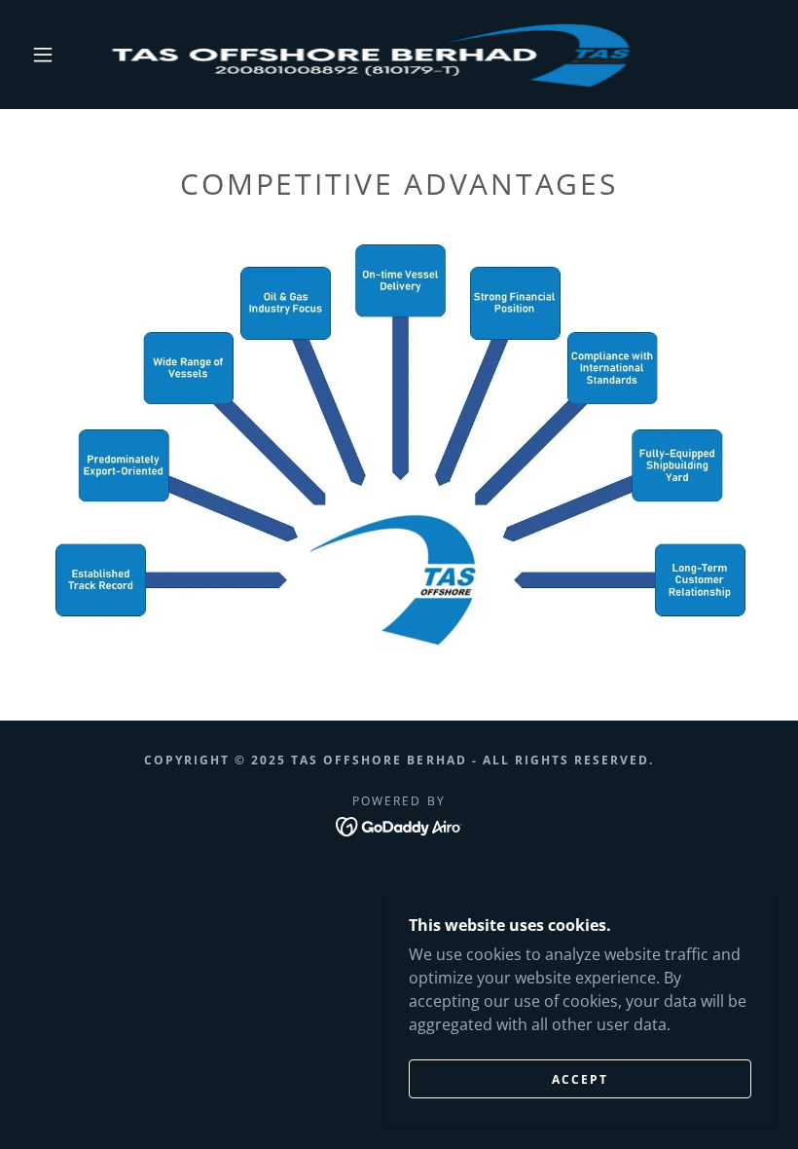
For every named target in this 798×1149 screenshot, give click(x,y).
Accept (580, 1079)
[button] (42, 54)
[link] (381, 54)
